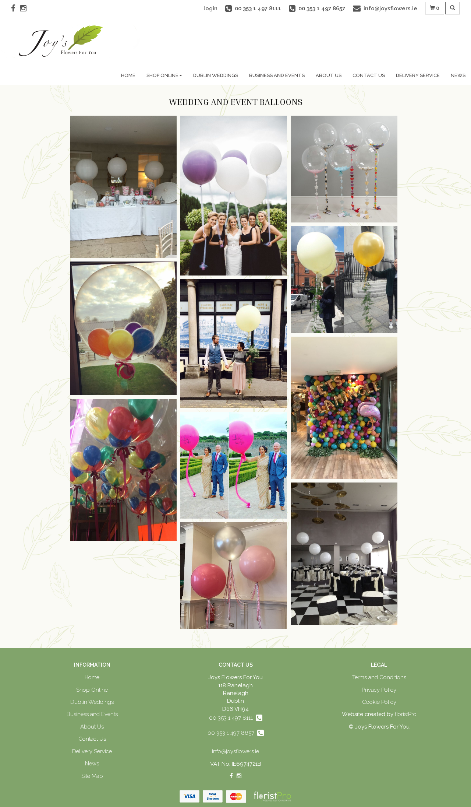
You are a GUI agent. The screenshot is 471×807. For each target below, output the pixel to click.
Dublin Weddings (215, 75)
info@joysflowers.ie (235, 751)
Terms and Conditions (379, 677)
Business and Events (277, 75)
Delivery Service (418, 75)
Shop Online (162, 75)
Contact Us (369, 75)
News (458, 75)
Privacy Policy (379, 690)
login (210, 8)
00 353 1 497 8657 (232, 733)
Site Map (92, 776)
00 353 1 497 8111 (232, 718)
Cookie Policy (379, 702)
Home (128, 75)
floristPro (406, 714)
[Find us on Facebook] (15, 8)
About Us (328, 75)
